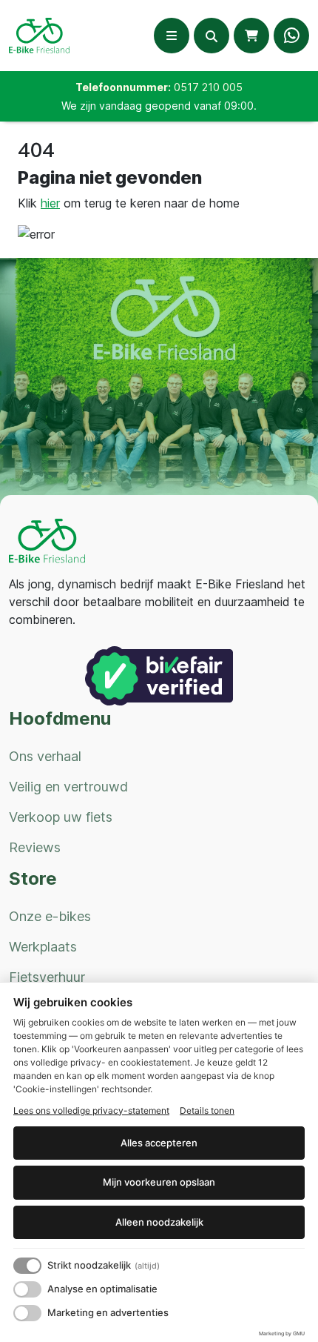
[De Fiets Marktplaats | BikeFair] (159, 674)
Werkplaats (43, 946)
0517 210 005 (208, 87)
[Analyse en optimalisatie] (27, 1289)
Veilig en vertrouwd (68, 786)
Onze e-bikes (50, 916)
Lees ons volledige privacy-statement (91, 1110)
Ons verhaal (45, 756)
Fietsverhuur (47, 977)
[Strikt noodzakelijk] (27, 1266)
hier (50, 203)
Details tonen (207, 1110)
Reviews (35, 847)
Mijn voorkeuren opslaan (159, 1182)
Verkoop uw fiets (60, 817)
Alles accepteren (159, 1143)
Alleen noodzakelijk (159, 1222)
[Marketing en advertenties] (27, 1313)
